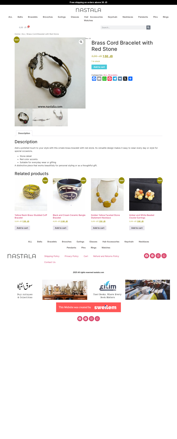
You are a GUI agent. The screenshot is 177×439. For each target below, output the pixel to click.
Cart (86, 256)
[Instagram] (158, 255)
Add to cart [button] (22, 228)
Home (17, 34)
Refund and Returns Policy (106, 256)
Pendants (143, 17)
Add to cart (99, 67)
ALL (10, 17)
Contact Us (49, 262)
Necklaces (128, 17)
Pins (155, 17)
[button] (81, 42)
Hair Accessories (93, 17)
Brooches (48, 17)
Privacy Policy (72, 256)
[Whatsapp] (164, 255)
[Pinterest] (152, 255)
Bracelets (33, 17)
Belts (20, 17)
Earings (62, 17)
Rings (166, 17)
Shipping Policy (51, 256)
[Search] (148, 27)
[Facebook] (146, 255)
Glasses (75, 17)
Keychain (112, 17)
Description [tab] (24, 133)
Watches (88, 20)
